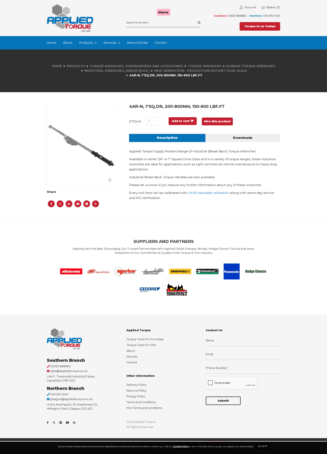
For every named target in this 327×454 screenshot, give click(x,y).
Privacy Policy (135, 396)
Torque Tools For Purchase (145, 339)
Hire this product (217, 121)
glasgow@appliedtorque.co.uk (71, 399)
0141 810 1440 (271, 15)
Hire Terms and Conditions (144, 408)
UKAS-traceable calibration (208, 193)
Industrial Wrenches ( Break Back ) (117, 71)
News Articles (137, 43)
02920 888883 (237, 15)
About (67, 43)
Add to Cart (181, 121)
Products (86, 43)
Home (51, 43)
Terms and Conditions (141, 402)
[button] (51, 203)
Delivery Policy (136, 384)
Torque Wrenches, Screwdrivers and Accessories (136, 66)
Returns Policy (136, 390)
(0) (273, 7)
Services (110, 43)
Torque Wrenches (205, 66)
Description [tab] (167, 138)
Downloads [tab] (242, 138)
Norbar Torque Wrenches (250, 66)
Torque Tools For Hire (141, 345)
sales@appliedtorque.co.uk (69, 371)
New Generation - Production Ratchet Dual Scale (200, 71)
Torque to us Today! (259, 26)
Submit (223, 400)
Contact (161, 43)
